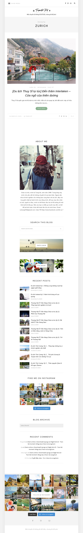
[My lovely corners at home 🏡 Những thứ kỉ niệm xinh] (59, 394)
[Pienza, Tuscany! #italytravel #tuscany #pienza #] (45, 387)
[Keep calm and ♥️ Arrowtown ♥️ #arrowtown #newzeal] (59, 387)
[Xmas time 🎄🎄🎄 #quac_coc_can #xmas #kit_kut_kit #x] (45, 394)
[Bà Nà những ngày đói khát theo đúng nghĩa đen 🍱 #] (37, 401)
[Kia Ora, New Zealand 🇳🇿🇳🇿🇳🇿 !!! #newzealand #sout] (23, 394)
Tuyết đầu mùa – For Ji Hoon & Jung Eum (45, 458)
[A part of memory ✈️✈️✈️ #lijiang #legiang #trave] (52, 394)
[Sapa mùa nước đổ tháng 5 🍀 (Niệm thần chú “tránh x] (52, 401)
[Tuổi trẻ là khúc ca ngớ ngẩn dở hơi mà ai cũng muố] (30, 401)
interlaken (41, 87)
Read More (41, 108)
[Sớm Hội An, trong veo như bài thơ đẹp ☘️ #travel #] (45, 401)
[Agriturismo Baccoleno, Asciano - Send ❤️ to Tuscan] (52, 387)
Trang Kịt (29, 116)
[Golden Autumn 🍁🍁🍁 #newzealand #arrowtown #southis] (30, 387)
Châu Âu (32, 87)
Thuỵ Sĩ (51, 87)
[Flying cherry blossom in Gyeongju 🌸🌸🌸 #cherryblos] (30, 394)
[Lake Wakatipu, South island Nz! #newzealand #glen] (37, 387)
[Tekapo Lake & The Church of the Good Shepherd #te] (23, 387)
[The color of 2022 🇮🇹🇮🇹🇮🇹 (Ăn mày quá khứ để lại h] (37, 394)
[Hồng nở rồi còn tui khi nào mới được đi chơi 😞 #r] (23, 401)
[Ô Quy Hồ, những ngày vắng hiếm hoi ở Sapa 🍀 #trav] (59, 401)
